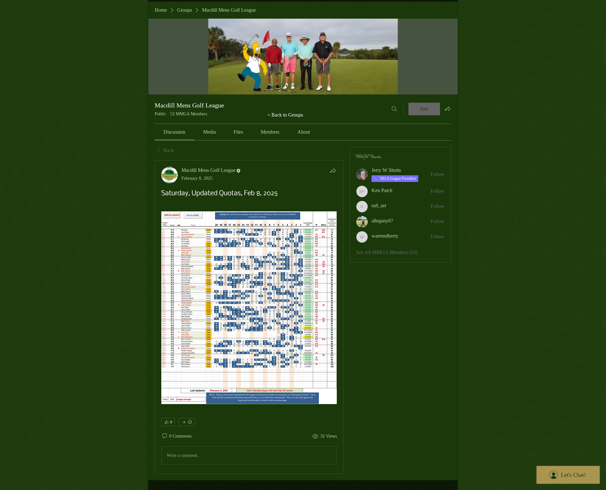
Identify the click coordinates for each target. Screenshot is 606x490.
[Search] (394, 109)
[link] (174, 132)
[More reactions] (187, 422)
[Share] (333, 170)
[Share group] (447, 108)
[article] (249, 317)
